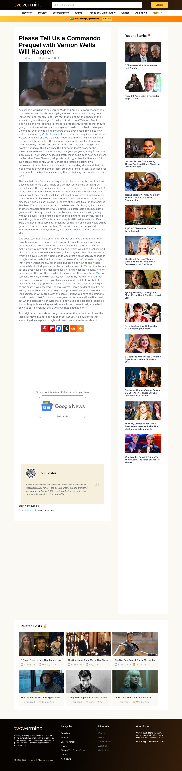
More (156, 12)
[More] (80, 328)
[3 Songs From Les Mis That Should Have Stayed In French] (41, 644)
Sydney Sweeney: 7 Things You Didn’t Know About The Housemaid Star (143, 295)
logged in (34, 510)
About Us (102, 746)
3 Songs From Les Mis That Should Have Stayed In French (50, 660)
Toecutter (78, 229)
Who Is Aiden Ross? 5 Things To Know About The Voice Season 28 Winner (142, 460)
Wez (98, 273)
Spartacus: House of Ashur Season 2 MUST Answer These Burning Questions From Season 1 (143, 393)
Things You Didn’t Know (102, 12)
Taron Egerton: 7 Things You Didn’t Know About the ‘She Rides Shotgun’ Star (142, 197)
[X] (66, 328)
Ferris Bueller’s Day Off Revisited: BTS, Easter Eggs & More (141, 327)
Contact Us (103, 750)
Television (26, 12)
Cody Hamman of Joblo (55, 134)
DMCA (101, 737)
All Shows (141, 12)
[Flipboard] (51, 328)
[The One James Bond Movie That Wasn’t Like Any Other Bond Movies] (88, 644)
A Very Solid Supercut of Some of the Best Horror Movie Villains (101, 697)
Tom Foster (27, 58)
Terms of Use (104, 741)
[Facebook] (59, 328)
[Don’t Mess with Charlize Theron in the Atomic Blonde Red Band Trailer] (135, 681)
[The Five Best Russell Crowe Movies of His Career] (135, 644)
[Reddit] (73, 328)
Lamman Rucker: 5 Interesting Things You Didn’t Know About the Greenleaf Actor (142, 164)
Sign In (159, 4)
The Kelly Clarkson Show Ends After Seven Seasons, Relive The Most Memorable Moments (141, 426)
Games (125, 12)
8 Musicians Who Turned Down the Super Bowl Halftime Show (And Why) (143, 359)
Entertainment (60, 12)
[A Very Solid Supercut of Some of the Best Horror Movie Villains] (88, 681)
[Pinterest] (44, 328)
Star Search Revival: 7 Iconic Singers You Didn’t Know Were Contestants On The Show (140, 262)
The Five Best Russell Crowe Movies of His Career (140, 660)
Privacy (101, 733)
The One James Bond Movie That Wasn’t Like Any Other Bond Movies (103, 660)
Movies (42, 12)
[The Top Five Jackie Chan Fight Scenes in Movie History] (41, 681)
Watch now (107, 19)
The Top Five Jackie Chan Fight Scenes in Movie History (49, 697)
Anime (78, 12)
